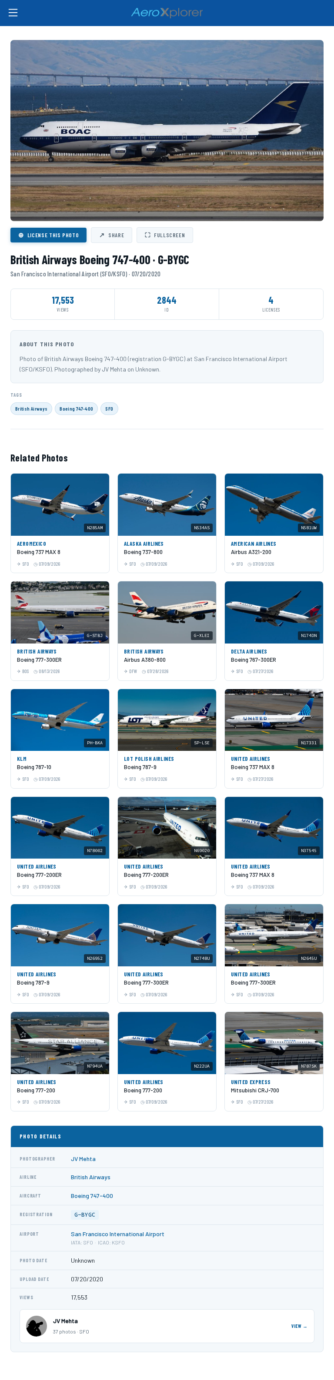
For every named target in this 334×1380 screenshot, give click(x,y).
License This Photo (48, 235)
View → (299, 1326)
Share (111, 235)
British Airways (31, 408)
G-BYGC (84, 1214)
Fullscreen (165, 235)
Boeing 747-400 (76, 408)
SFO (109, 408)
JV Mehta (83, 1158)
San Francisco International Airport (117, 1233)
